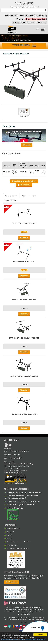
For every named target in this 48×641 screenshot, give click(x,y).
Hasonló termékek (11, 196)
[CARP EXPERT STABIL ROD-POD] (24, 289)
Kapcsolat (42, 22)
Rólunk (24, 15)
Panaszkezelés (12, 545)
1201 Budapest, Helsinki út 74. (19, 451)
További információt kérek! (25, 181)
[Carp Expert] (24, 111)
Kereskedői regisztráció (36, 19)
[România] (13, 626)
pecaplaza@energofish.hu (19, 470)
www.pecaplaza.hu (15, 473)
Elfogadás (40, 634)
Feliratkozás (12, 582)
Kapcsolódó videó (11, 200)
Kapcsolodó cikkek (28, 196)
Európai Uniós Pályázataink (25, 22)
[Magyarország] (5, 626)
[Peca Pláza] (15, 479)
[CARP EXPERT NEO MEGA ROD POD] (24, 403)
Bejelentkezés (12, 15)
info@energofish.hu (15, 458)
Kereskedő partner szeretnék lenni (19, 542)
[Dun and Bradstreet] (14, 559)
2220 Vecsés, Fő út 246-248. (18, 466)
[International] (9, 626)
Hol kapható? (24, 185)
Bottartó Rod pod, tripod (12, 38)
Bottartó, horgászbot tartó (18, 36)
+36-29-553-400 (14, 468)
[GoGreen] (11, 514)
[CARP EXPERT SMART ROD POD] (24, 213)
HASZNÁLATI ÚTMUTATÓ (11, 154)
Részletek (24, 237)
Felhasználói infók (38, 15)
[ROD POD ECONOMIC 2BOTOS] (24, 251)
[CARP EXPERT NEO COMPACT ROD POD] (24, 327)
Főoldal (4, 36)
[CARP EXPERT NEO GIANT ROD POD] (24, 365)
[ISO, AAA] (15, 591)
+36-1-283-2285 (14, 454)
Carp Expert (24, 116)
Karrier (20, 19)
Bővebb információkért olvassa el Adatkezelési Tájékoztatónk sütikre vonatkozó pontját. (23, 639)
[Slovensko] (16, 626)
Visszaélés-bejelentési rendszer (18, 548)
